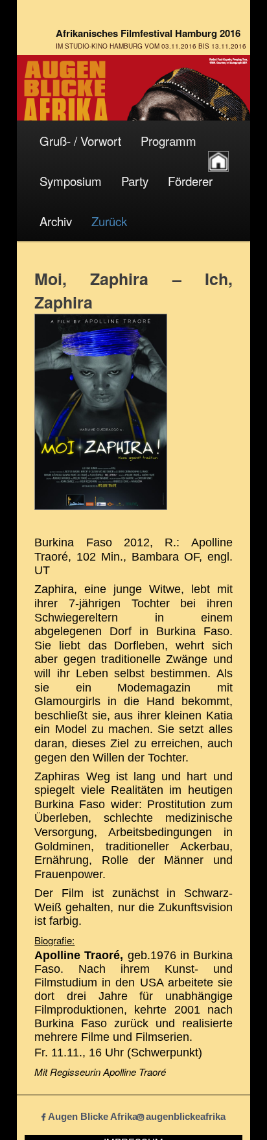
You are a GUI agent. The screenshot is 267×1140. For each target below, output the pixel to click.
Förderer (190, 180)
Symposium (71, 180)
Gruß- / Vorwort (80, 140)
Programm (168, 140)
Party (134, 180)
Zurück (109, 221)
